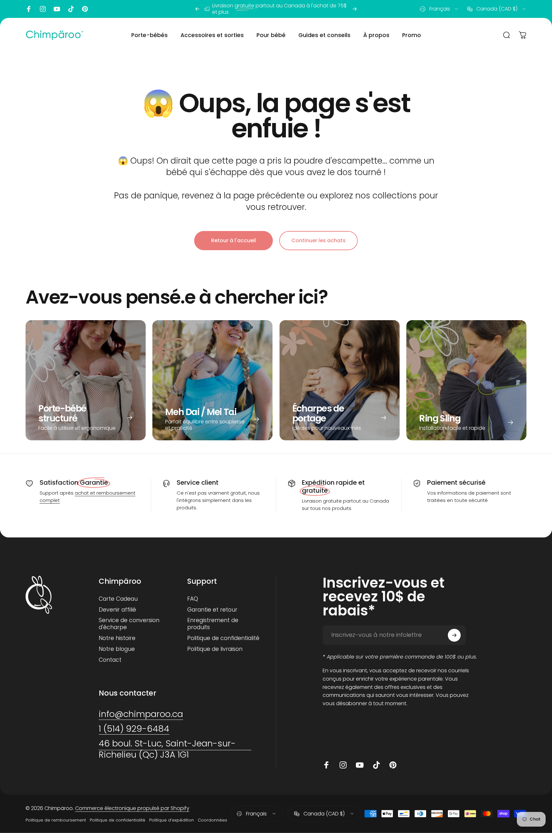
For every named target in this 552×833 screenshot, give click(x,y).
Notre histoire (117, 638)
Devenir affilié (117, 609)
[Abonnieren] (454, 635)
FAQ (192, 599)
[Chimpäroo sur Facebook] (29, 9)
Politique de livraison (214, 649)
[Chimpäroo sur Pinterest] (85, 9)
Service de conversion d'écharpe (129, 624)
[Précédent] (197, 9)
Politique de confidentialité (223, 638)
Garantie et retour (212, 609)
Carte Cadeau (118, 599)
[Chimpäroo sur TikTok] (71, 9)
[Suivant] (355, 9)
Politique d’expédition (171, 820)
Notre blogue (117, 649)
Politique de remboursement (56, 820)
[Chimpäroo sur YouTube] (57, 9)
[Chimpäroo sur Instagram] (43, 9)
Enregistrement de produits (212, 624)
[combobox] (439, 9)
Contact (110, 660)
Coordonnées (212, 820)
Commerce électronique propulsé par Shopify (132, 808)
